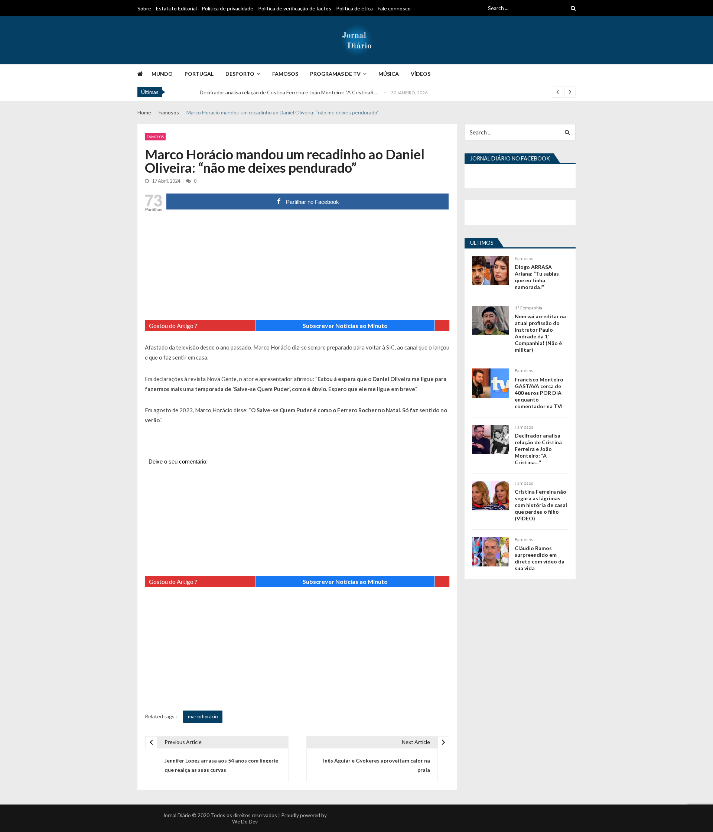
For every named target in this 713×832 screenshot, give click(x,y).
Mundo (162, 74)
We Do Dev (245, 821)
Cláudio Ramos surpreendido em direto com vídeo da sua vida (539, 558)
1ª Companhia (528, 308)
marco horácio (203, 716)
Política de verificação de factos (294, 8)
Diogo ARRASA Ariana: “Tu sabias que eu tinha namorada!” (537, 277)
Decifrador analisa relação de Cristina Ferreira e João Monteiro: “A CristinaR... (288, 92)
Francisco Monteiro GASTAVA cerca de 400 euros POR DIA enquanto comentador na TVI (539, 392)
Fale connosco (394, 8)
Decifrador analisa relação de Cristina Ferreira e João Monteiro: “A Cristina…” (538, 448)
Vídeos (420, 74)
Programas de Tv (335, 74)
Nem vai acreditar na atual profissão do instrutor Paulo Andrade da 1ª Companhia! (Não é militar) (540, 333)
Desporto (239, 74)
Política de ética (354, 8)
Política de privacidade (227, 8)
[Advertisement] (297, 268)
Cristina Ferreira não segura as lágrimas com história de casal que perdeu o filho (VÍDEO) (541, 504)
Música (388, 74)
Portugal (199, 74)
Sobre (144, 8)
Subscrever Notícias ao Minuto (345, 325)
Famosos (285, 74)
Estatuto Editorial (176, 8)
